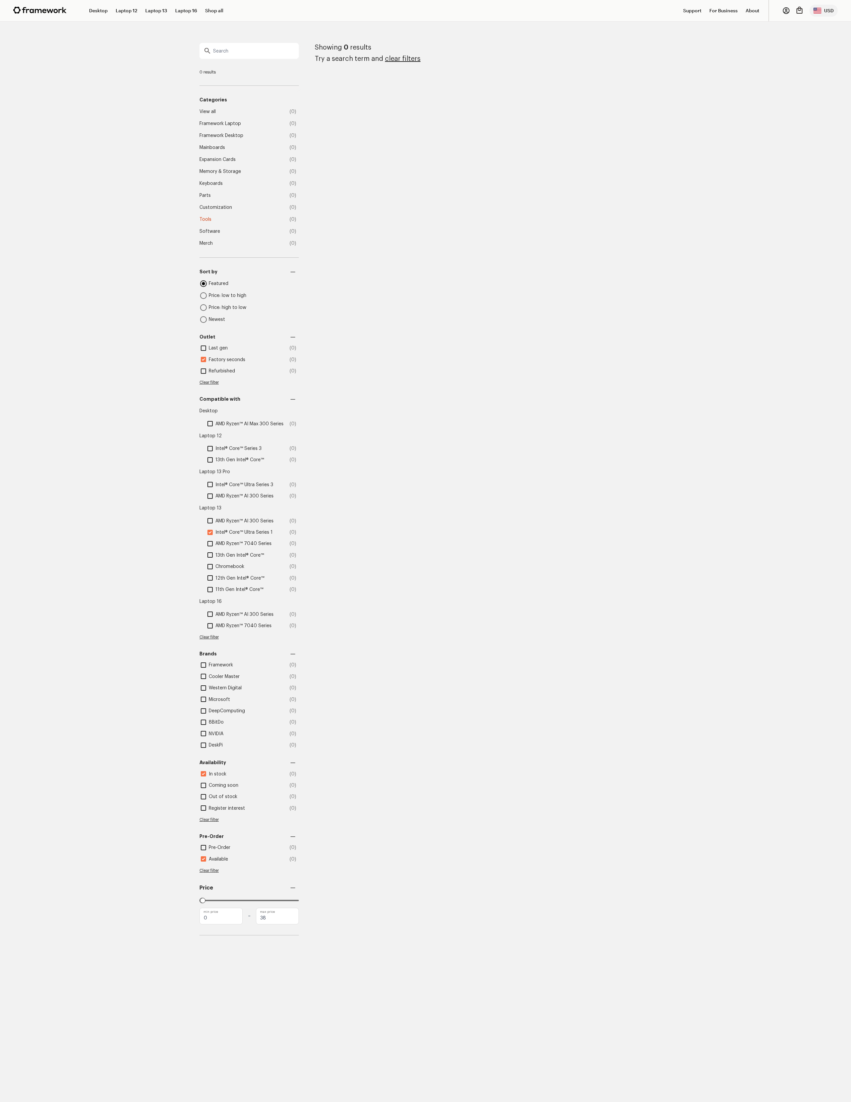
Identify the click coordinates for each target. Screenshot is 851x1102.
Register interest (227, 808)
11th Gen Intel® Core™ (239, 589)
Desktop (98, 10)
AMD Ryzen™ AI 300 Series (244, 496)
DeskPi (216, 745)
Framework (221, 665)
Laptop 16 (186, 10)
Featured (218, 283)
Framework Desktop (221, 135)
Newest (217, 319)
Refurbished (222, 371)
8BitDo (216, 722)
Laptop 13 (156, 10)
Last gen (218, 348)
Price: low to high (227, 295)
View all (207, 111)
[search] (249, 51)
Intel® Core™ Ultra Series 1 (244, 532)
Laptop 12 (126, 10)
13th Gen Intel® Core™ (239, 460)
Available (218, 859)
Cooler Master (224, 676)
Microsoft (219, 699)
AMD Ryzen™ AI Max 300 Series (249, 424)
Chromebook (229, 566)
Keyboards (211, 183)
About (752, 10)
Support (692, 10)
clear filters (403, 59)
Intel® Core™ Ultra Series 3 (244, 484)
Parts (205, 195)
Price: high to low (227, 307)
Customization (215, 207)
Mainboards (212, 147)
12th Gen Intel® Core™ (239, 578)
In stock (217, 774)
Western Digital (225, 688)
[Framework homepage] (39, 10)
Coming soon (223, 785)
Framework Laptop (220, 123)
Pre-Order (219, 847)
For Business (723, 10)
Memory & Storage (220, 171)
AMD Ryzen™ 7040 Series (243, 543)
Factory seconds (227, 359)
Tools (205, 219)
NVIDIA (216, 734)
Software (209, 231)
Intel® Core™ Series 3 (238, 448)
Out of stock (223, 796)
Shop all (214, 10)
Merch (206, 243)
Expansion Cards (217, 159)
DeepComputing (227, 711)
